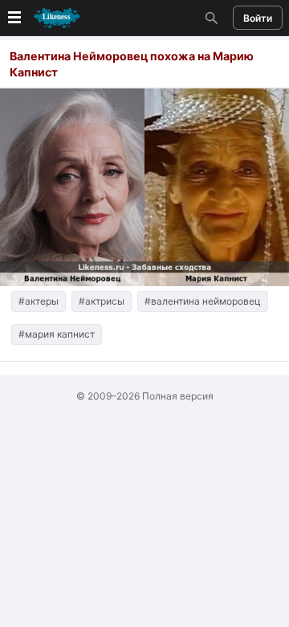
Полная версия (178, 396)
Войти (257, 18)
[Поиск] (209, 17)
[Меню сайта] (42, 18)
